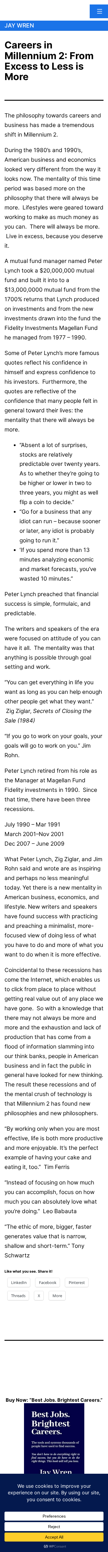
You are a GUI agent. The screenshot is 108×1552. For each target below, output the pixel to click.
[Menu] (99, 11)
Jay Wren (19, 25)
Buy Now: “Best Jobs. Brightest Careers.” (54, 1400)
